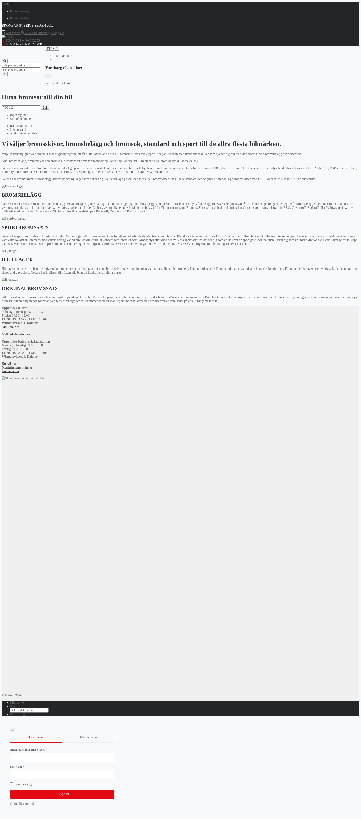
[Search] (5, 61)
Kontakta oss (10, 371)
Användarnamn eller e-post (37, 749)
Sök (45, 107)
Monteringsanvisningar (17, 367)
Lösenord (25, 766)
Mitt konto (17, 702)
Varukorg (17, 714)
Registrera (88, 737)
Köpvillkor (9, 363)
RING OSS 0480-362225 (22, 40)
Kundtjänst (13, 33)
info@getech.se (19, 334)
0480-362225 (10, 327)
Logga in (36, 737)
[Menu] (3, 30)
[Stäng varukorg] (48, 76)
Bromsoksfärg (19, 11)
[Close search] (5, 74)
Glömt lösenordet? (22, 803)
